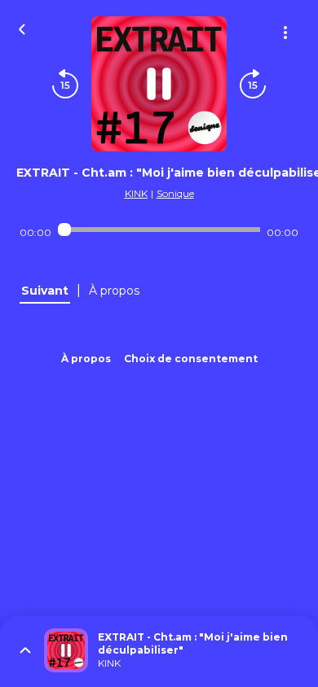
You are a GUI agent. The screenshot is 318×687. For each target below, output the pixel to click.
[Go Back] (22, 27)
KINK (136, 193)
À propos (86, 358)
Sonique (175, 193)
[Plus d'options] (285, 32)
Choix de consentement (191, 358)
